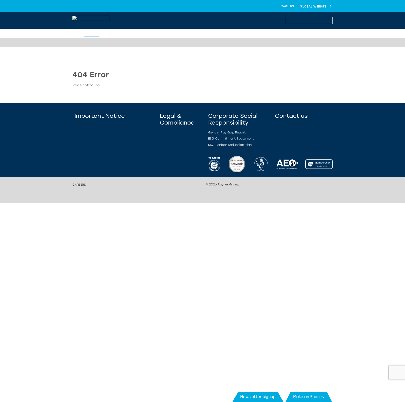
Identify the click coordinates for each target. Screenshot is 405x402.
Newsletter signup (258, 397)
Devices (109, 34)
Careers (287, 6)
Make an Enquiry (308, 397)
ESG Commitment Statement (231, 138)
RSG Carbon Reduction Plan (230, 145)
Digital (147, 34)
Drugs (128, 34)
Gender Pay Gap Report (227, 132)
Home (90, 34)
